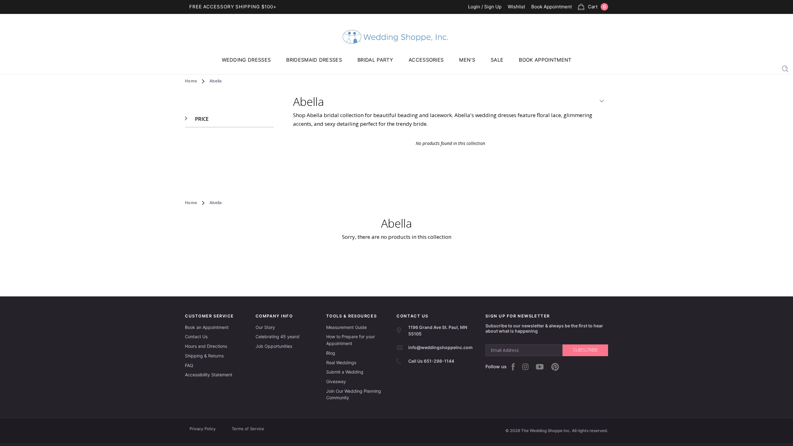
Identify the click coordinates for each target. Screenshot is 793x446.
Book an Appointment (207, 327)
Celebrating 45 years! (278, 336)
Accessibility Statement (208, 374)
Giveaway (336, 381)
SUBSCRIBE (585, 350)
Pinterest (555, 367)
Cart (597, 7)
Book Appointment (551, 7)
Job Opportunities (274, 346)
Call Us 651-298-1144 (431, 361)
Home (191, 81)
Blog (330, 353)
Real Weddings (341, 362)
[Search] (785, 68)
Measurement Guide (346, 327)
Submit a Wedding (344, 371)
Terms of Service (248, 428)
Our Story (265, 327)
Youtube (540, 366)
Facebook (513, 366)
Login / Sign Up (485, 7)
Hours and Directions (206, 346)
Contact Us (196, 336)
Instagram (525, 366)
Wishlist (516, 7)
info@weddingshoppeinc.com (440, 347)
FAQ (189, 365)
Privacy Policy (203, 428)
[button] (197, 119)
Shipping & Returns (204, 355)
